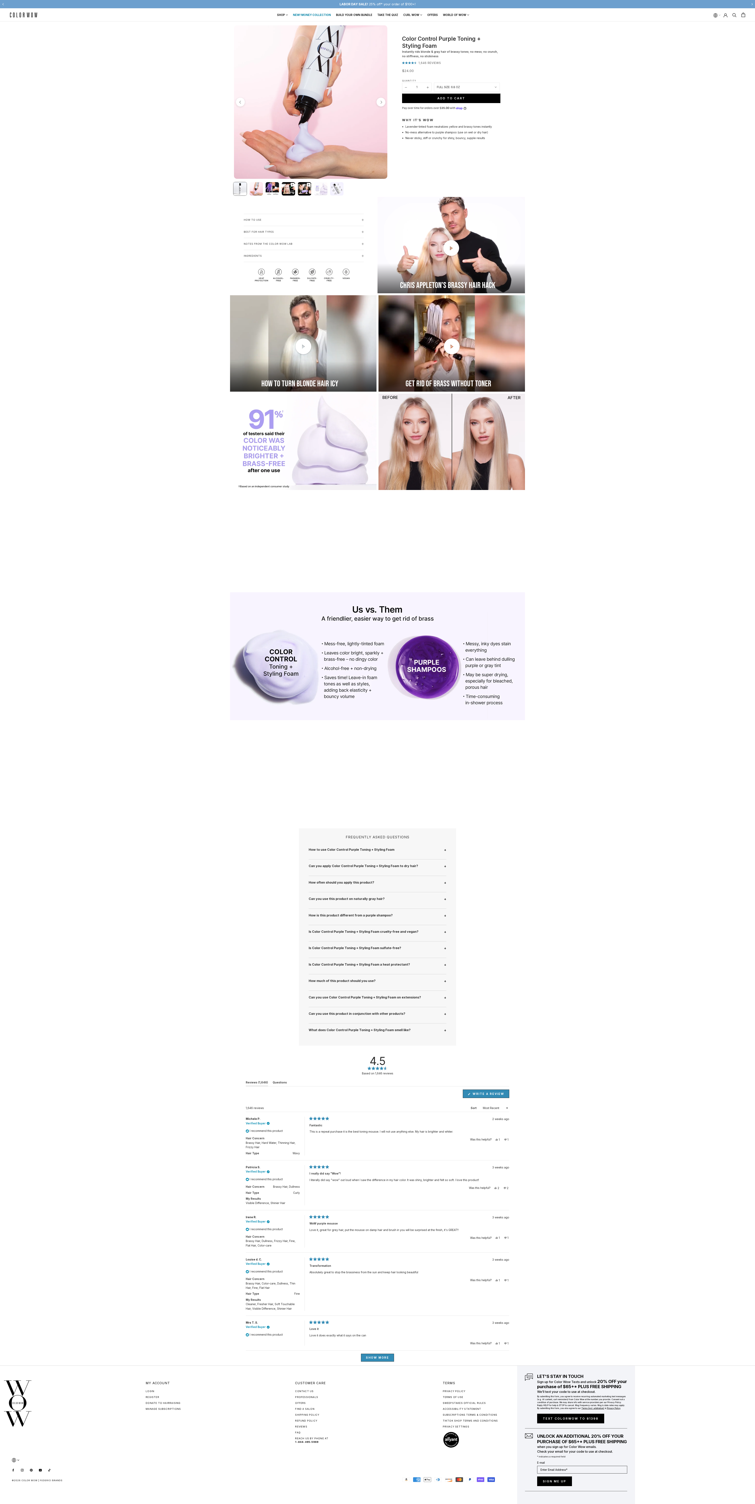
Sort (474, 1108)
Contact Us (304, 1391)
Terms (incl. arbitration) (592, 1408)
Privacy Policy (454, 1391)
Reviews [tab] (257, 1083)
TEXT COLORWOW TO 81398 (570, 1418)
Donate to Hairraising (163, 1403)
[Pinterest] (31, 1469)
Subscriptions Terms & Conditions (470, 1414)
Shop (281, 15)
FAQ (298, 1432)
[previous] (240, 102)
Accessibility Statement (462, 1408)
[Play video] (451, 248)
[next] (381, 102)
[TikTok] (49, 1469)
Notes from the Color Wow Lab (268, 243)
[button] (421, 63)
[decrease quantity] (406, 87)
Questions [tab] (280, 1083)
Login (150, 1391)
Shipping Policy (307, 1414)
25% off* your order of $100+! (377, 4)
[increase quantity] (427, 87)
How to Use (252, 219)
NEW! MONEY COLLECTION (312, 15)
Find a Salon (304, 1408)
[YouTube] (40, 1469)
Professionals (306, 1397)
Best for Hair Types (259, 231)
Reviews (301, 1426)
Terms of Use (453, 1397)
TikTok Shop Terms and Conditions (470, 1420)
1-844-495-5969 (307, 1441)
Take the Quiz (387, 15)
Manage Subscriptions (163, 1408)
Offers (432, 15)
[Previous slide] (3, 4)
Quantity (409, 81)
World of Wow (454, 15)
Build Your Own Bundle (354, 15)
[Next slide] (752, 4)
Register (152, 1397)
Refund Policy (306, 1420)
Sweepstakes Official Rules (464, 1403)
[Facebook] (13, 1469)
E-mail (541, 1462)
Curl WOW (411, 15)
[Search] (734, 15)
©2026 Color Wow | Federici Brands (37, 1480)
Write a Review (490, 1095)
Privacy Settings (456, 1426)
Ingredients (253, 255)
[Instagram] (22, 1469)
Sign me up (554, 1481)
